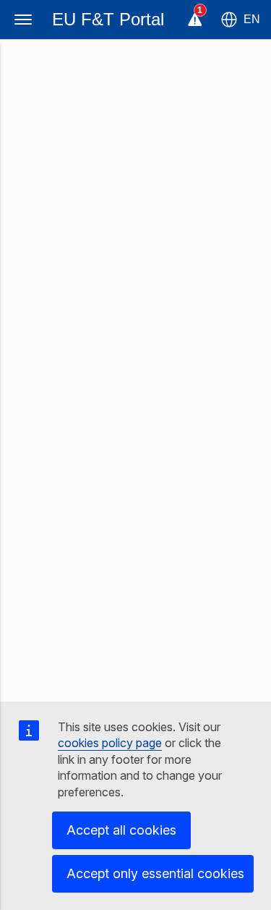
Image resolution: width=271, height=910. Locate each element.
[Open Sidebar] (23, 19)
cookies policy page (110, 743)
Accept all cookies (121, 830)
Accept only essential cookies (155, 873)
